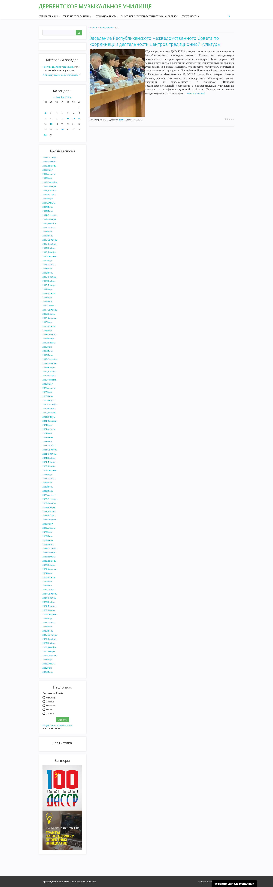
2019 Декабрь (49, 371)
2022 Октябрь (49, 503)
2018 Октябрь (49, 334)
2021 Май (47, 433)
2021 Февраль (49, 420)
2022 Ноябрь (48, 507)
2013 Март (47, 169)
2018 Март (47, 322)
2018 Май (47, 330)
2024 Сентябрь (49, 593)
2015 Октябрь (49, 243)
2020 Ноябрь (48, 408)
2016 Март (47, 260)
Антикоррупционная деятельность (60, 74)
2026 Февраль (49, 655)
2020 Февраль (49, 379)
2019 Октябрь (49, 363)
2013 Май (47, 178)
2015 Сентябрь (49, 239)
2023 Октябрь (49, 552)
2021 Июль (47, 441)
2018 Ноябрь (48, 338)
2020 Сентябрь (49, 404)
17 (51, 124)
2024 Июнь (47, 585)
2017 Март (47, 289)
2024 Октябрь (49, 597)
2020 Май (47, 392)
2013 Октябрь (49, 186)
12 (62, 118)
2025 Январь (48, 610)
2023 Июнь (47, 536)
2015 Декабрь (49, 252)
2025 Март (47, 618)
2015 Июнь (47, 235)
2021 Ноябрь (48, 457)
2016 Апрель (48, 264)
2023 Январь (48, 515)
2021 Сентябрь (49, 449)
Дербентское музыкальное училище (95, 6)
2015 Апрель (48, 227)
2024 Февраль (49, 569)
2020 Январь (48, 375)
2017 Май (47, 297)
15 (79, 118)
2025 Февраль (49, 614)
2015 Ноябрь (48, 248)
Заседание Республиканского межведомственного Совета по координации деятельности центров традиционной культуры (155, 41)
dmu (121, 119)
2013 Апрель (48, 174)
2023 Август (48, 544)
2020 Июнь (47, 396)
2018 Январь (48, 313)
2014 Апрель (48, 202)
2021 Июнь (47, 437)
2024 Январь (48, 564)
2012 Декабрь (49, 165)
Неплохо (50, 705)
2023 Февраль (49, 519)
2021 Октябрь (49, 453)
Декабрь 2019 (62, 97)
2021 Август (48, 445)
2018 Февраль (49, 318)
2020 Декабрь (49, 412)
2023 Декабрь (49, 560)
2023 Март (47, 523)
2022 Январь (48, 466)
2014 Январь (48, 194)
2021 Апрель (48, 429)
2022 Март (47, 474)
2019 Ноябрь (48, 367)
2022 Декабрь (49, 511)
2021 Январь (48, 416)
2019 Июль (47, 355)
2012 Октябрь (49, 161)
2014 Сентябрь (49, 215)
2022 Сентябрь (49, 499)
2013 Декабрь (49, 190)
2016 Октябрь (49, 276)
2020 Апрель (48, 388)
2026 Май (47, 667)
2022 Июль (47, 490)
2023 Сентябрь (49, 548)
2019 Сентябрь (49, 359)
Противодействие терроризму (58, 66)
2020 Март (47, 383)
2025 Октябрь (49, 639)
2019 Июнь (47, 350)
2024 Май (47, 581)
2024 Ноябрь (48, 602)
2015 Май (47, 231)
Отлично (50, 697)
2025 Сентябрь (49, 634)
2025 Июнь (47, 630)
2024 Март (47, 573)
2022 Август (48, 495)
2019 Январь (48, 342)
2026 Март (47, 659)
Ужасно (50, 713)
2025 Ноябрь (48, 643)
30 (45, 135)
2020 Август (48, 400)
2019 (101, 27)
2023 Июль (47, 540)
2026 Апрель (48, 663)
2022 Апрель (48, 478)
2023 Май (47, 532)
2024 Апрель (48, 577)
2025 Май (47, 626)
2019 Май (47, 346)
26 (62, 129)
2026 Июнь (47, 671)
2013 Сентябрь (49, 182)
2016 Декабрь (49, 285)
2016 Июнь (47, 272)
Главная (93, 27)
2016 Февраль (49, 256)
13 (68, 118)
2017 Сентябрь (49, 309)
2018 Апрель (48, 326)
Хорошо (50, 701)
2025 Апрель (48, 622)
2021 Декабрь (49, 462)
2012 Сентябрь (49, 157)
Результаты (48, 725)
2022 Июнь (47, 486)
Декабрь (110, 27)
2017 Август (48, 305)
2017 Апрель (48, 293)
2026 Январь (48, 651)
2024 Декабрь (49, 606)
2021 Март (47, 425)
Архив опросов (64, 725)
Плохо (49, 709)
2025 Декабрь (49, 647)
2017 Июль (47, 301)
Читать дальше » (195, 93)
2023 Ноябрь (48, 556)
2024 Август (48, 589)
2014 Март (47, 198)
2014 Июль (47, 211)
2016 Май (47, 268)
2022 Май (47, 482)
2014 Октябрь (49, 219)
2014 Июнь (47, 206)
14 (73, 118)
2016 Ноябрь (48, 281)
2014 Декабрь (49, 223)
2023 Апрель (48, 527)
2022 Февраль (49, 470)
